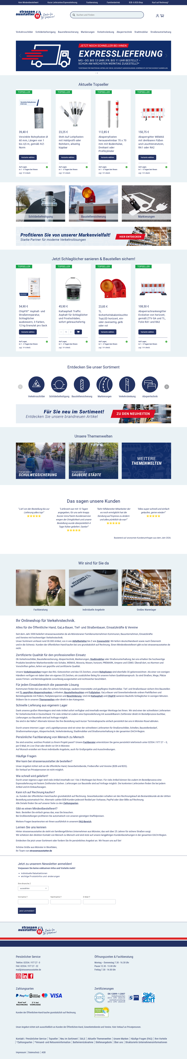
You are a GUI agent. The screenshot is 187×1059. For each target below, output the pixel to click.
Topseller (53, 1038)
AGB (44, 1052)
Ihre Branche (24, 883)
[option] (36, 387)
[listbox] (93, 387)
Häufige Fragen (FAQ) (141, 1038)
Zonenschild (103, 641)
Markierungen (88, 31)
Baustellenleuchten (74, 692)
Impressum (21, 1052)
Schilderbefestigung (45, 31)
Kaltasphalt (97, 696)
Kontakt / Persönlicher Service (31, 1038)
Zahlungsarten (70, 803)
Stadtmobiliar (141, 31)
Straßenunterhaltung (160, 31)
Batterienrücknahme (83, 1042)
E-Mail (86, 897)
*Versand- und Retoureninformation (53, 1042)
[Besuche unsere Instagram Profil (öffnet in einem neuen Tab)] (18, 976)
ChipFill (112, 696)
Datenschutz (33, 1052)
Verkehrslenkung (105, 31)
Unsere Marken (120, 1038)
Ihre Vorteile (161, 1038)
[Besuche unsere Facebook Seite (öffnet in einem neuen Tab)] (30, 976)
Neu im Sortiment (69, 1038)
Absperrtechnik (124, 31)
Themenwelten (47, 699)
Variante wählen (27, 157)
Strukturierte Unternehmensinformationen (146, 1042)
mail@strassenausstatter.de (28, 969)
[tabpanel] (93, 56)
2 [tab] (97, 73)
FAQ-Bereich (85, 821)
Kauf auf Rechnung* (160, 2)
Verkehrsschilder (24, 31)
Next (166, 55)
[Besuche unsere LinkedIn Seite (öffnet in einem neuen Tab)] (24, 976)
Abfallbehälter (79, 641)
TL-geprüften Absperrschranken (36, 692)
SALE (82, 1038)
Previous (20, 55)
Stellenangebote (104, 1042)
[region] (93, 386)
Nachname (56, 897)
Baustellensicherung (68, 31)
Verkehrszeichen (32, 672)
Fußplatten (94, 692)
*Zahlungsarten (24, 1042)
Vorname (22, 897)
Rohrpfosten (105, 672)
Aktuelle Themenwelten (99, 1038)
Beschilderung (74, 696)
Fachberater (89, 742)
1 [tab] (96, 73)
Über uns (118, 1042)
